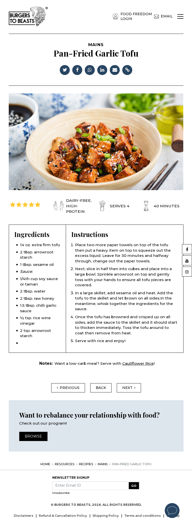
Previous (70, 387)
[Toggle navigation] (180, 16)
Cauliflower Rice (138, 363)
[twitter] (65, 69)
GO (133, 486)
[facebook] (77, 69)
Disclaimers (24, 516)
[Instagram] (187, 272)
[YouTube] (187, 260)
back (101, 387)
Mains (103, 464)
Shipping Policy (106, 516)
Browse (33, 436)
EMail (166, 16)
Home (45, 464)
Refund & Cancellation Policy (63, 516)
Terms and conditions (143, 516)
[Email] (115, 69)
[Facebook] (187, 249)
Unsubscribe (61, 493)
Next (127, 387)
